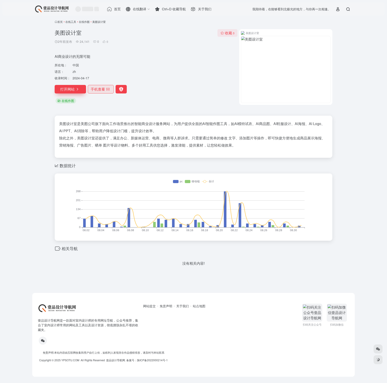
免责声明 (166, 306)
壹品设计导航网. (116, 360)
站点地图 (199, 306)
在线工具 (70, 22)
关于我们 (182, 306)
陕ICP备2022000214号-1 (152, 360)
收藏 (229, 32)
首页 (60, 22)
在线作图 (84, 22)
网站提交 (149, 306)
